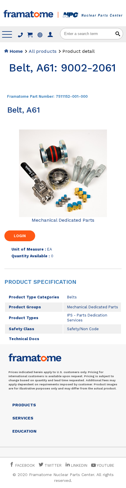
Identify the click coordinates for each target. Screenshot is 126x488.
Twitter (52, 465)
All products (43, 51)
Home (15, 51)
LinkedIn (79, 465)
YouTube (105, 465)
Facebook (24, 465)
